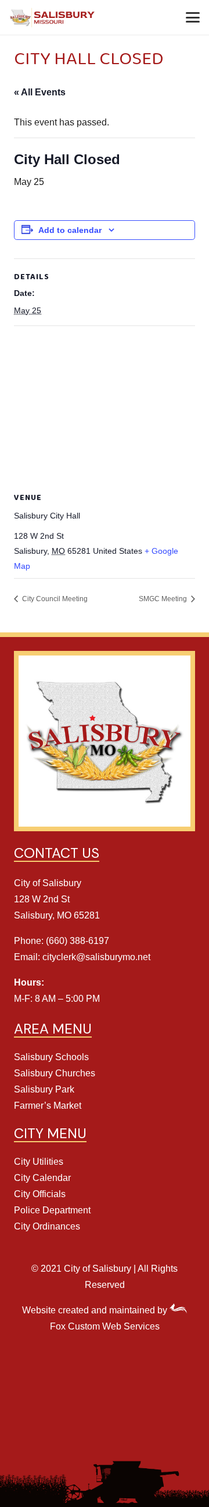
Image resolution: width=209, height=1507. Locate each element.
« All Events (40, 92)
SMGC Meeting (164, 599)
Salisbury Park (44, 1089)
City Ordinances (47, 1226)
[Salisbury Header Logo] (52, 18)
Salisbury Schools (51, 1057)
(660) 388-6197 (77, 941)
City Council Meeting (54, 599)
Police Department (52, 1210)
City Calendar (42, 1178)
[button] (192, 17)
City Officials (40, 1194)
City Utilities (38, 1162)
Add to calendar (70, 230)
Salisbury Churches (54, 1073)
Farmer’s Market (47, 1105)
